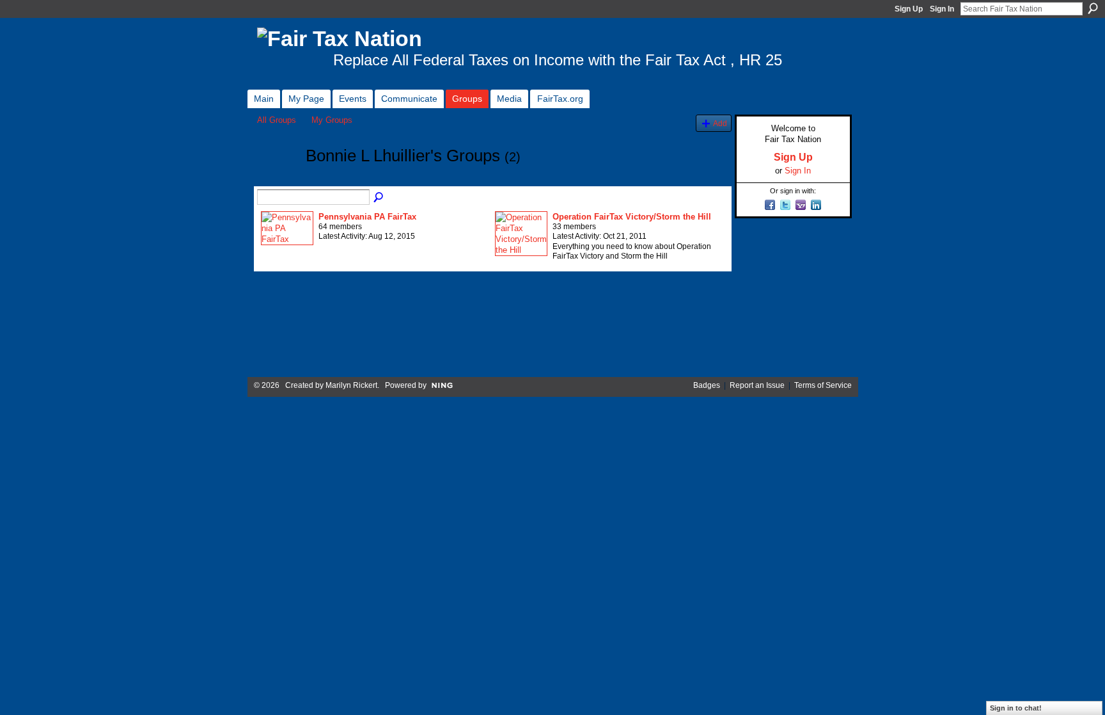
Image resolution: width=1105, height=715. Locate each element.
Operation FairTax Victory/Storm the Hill (631, 216)
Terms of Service (823, 385)
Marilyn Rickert (351, 385)
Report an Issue (757, 385)
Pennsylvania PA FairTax (367, 216)
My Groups (331, 120)
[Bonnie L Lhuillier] (277, 179)
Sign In (942, 8)
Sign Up (909, 8)
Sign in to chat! (1016, 708)
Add (720, 123)
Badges (706, 385)
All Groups (276, 120)
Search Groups (379, 198)
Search (1093, 8)
